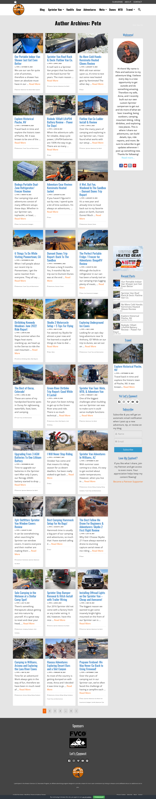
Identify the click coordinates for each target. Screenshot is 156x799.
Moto (29, 359)
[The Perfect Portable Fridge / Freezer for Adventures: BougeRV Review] (93, 240)
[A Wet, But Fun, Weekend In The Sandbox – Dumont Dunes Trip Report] (93, 171)
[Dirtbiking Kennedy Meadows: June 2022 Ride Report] (28, 309)
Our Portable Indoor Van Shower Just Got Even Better (131, 283)
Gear (82, 89)
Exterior (51, 86)
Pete (17, 67)
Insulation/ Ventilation (22, 560)
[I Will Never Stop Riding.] (60, 441)
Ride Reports (34, 359)
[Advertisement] (128, 208)
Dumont (90, 224)
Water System (36, 89)
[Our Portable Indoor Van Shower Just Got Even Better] (28, 43)
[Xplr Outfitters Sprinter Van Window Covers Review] (28, 506)
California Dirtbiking (21, 359)
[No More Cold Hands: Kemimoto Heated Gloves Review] (93, 43)
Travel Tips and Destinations (31, 148)
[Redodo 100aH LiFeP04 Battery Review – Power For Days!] (60, 105)
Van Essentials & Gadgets (26, 224)
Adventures (19, 148)
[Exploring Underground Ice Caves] (93, 309)
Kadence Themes (41, 794)
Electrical (18, 490)
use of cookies (86, 797)
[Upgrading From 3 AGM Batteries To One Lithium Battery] (28, 441)
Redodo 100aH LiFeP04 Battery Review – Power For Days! (127, 328)
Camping (98, 487)
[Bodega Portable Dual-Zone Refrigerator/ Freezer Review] (28, 171)
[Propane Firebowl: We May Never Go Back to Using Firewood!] (93, 649)
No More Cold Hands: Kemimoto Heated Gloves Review (132, 306)
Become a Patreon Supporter (128, 481)
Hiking (103, 487)
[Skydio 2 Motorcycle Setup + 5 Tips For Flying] (60, 309)
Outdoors (82, 491)
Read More (34, 84)
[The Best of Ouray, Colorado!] (28, 375)
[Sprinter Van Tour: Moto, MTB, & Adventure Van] (93, 375)
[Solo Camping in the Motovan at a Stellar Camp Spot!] (28, 579)
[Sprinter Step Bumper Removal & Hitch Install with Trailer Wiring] (60, 579)
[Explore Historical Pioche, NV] (28, 105)
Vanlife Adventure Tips (98, 702)
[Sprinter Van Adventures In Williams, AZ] (93, 441)
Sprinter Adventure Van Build (24, 89)
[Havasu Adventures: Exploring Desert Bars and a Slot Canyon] (60, 649)
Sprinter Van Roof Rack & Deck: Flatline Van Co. (131, 295)
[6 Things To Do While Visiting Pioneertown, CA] (28, 240)
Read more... (128, 157)
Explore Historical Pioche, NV (130, 316)
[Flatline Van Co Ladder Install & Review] (93, 105)
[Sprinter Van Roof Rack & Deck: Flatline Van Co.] (60, 43)
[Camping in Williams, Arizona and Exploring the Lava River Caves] (28, 649)
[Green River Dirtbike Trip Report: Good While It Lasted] (60, 375)
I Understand (98, 797)
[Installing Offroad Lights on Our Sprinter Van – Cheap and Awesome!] (93, 579)
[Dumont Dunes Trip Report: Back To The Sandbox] (60, 240)
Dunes (94, 224)
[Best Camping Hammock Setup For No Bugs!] (60, 506)
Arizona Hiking (91, 487)
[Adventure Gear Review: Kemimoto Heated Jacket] (60, 171)
